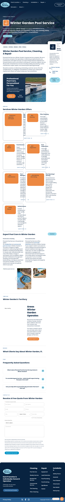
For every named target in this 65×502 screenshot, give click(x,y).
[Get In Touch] (62, 499)
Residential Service (33, 479)
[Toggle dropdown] (20, 2)
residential (8, 244)
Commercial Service (33, 484)
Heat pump (56, 490)
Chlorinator (56, 484)
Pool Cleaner (56, 480)
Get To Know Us (7, 36)
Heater (43, 489)
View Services (20, 96)
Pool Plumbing (45, 478)
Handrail (55, 477)
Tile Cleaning (33, 488)
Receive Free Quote (59, 5)
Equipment (44, 472)
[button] (24, 371)
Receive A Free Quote (54, 80)
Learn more (44, 133)
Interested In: (8, 420)
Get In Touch (10, 96)
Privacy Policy (7, 499)
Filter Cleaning (34, 492)
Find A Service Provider (11, 490)
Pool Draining (45, 482)
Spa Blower (44, 485)
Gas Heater (56, 487)
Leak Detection (45, 475)
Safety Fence (57, 474)
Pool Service (33, 472)
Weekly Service (34, 475)
